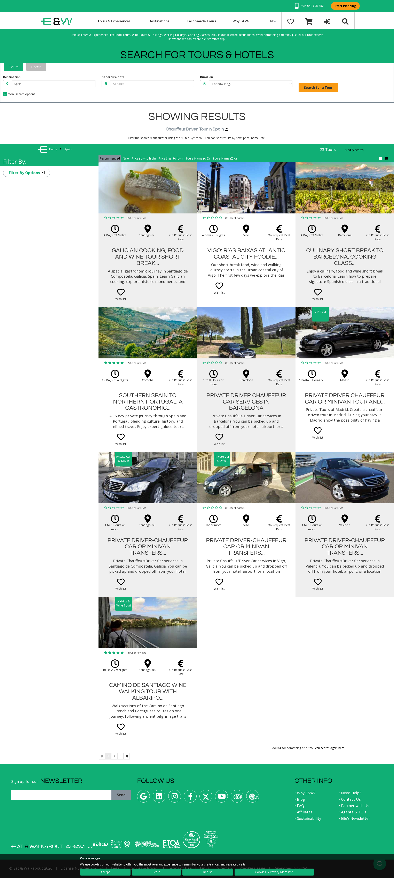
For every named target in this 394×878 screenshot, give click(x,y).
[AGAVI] (75, 846)
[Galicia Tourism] (98, 845)
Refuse (207, 872)
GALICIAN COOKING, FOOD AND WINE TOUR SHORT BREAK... (148, 256)
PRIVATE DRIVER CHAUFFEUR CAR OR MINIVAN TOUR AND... (345, 398)
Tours (13, 67)
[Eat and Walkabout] (37, 846)
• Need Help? (350, 792)
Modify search (354, 150)
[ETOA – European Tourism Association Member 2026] (171, 844)
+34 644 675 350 (312, 6)
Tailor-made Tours (201, 21)
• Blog (299, 799)
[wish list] (290, 21)
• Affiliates (303, 812)
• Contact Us (350, 799)
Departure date (113, 77)
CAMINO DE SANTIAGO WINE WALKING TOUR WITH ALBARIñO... (148, 691)
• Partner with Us (354, 805)
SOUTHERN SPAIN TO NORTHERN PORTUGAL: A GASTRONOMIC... (148, 401)
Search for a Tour (318, 87)
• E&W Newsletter (354, 818)
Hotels (36, 67)
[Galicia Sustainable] (120, 844)
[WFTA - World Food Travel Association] (146, 844)
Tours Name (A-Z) (198, 158)
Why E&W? (241, 21)
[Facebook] (190, 798)
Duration (206, 77)
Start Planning (345, 6)
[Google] (143, 798)
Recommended (110, 158)
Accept (105, 872)
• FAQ (299, 805)
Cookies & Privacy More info (274, 872)
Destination (12, 77)
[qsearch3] (345, 21)
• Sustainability (307, 818)
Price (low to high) (144, 158)
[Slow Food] (252, 798)
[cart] (309, 21)
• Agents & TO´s (352, 812)
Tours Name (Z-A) (225, 158)
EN (271, 21)
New (126, 158)
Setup (156, 872)
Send (121, 794)
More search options (21, 94)
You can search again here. (327, 748)
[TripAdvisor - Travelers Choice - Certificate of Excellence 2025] (211, 839)
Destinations (159, 21)
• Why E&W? (304, 792)
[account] (327, 21)
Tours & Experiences (114, 21)
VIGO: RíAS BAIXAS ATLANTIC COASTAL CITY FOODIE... (246, 253)
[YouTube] (221, 798)
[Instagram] (174, 798)
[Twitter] (205, 798)
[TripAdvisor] (237, 798)
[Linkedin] (159, 798)
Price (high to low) (171, 158)
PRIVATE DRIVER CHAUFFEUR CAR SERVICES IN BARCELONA (246, 401)
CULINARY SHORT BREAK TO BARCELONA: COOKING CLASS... (345, 256)
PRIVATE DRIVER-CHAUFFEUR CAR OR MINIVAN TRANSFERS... (148, 546)
